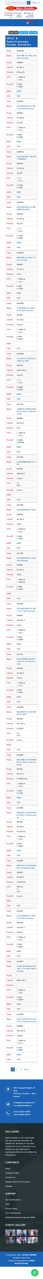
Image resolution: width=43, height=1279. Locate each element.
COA (18, 96)
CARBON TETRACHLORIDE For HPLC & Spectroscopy (26, 411)
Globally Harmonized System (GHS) (20, 1217)
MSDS (19, 91)
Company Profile (12, 1173)
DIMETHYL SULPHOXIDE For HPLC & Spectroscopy (26, 815)
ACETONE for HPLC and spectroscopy (26, 56)
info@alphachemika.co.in (24, 1102)
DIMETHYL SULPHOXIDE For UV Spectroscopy (26, 866)
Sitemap (8, 1186)
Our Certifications (13, 1199)
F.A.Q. (7, 1204)
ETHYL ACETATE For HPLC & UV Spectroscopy (26, 1020)
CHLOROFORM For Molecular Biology (26, 559)
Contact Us (10, 1177)
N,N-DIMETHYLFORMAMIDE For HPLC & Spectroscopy (26, 762)
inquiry (20, 490)
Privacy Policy (11, 1208)
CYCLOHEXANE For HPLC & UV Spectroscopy (26, 609)
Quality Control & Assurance (17, 1181)
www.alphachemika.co (22, 1105)
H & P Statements (13, 1213)
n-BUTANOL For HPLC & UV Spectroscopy (26, 309)
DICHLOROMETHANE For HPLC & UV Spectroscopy (26, 661)
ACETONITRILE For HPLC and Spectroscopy (26, 107)
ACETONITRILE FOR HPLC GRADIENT (26, 157)
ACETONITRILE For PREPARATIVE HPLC (26, 208)
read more (33, 1155)
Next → (27, 1069)
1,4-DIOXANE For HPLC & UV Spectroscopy (26, 916)
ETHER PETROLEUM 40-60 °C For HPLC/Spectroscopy (26, 968)
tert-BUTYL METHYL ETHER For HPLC (26, 359)
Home (7, 1168)
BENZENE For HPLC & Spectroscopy (26, 258)
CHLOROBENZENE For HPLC (26, 463)
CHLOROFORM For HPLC (26, 509)
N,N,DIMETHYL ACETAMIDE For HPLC (26, 713)
